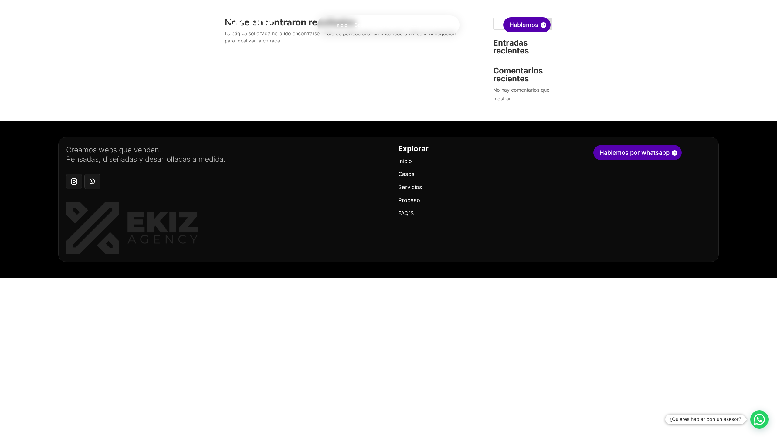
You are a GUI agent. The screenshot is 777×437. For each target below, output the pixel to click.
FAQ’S (435, 25)
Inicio (341, 25)
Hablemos (523, 25)
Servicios (385, 25)
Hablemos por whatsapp (634, 152)
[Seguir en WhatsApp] (92, 181)
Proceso (412, 25)
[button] (759, 419)
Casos (361, 25)
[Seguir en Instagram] (74, 181)
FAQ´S (406, 213)
